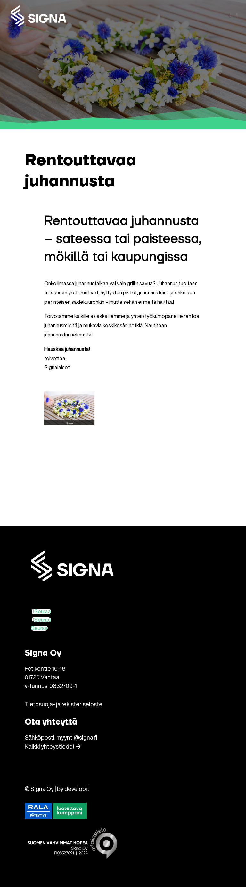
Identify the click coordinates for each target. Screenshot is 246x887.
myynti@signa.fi (76, 737)
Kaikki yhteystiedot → (53, 746)
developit (76, 789)
